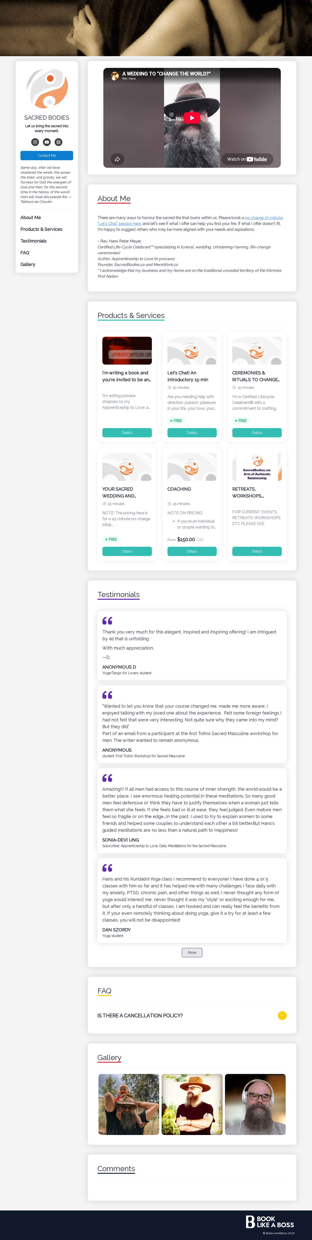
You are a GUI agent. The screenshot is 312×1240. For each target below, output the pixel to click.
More (192, 953)
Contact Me (47, 156)
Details (127, 433)
